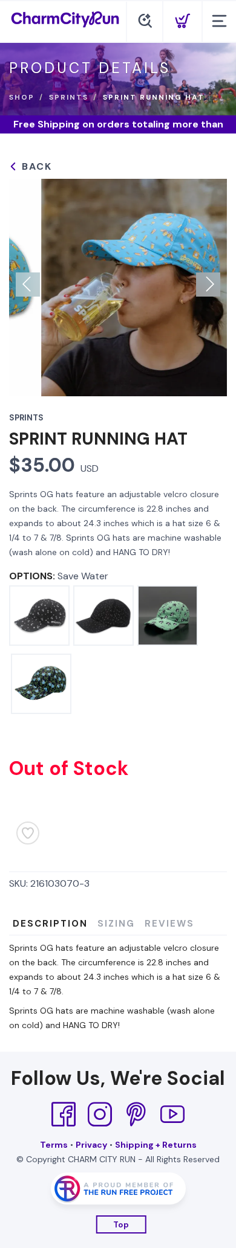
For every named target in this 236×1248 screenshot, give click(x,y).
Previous (28, 284)
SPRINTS (68, 97)
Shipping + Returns (156, 1144)
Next (208, 284)
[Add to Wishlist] (27, 833)
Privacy (91, 1144)
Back (35, 166)
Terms (54, 1144)
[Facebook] (63, 1114)
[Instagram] (100, 1114)
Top (121, 1225)
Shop (21, 97)
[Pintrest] (136, 1114)
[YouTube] (172, 1114)
